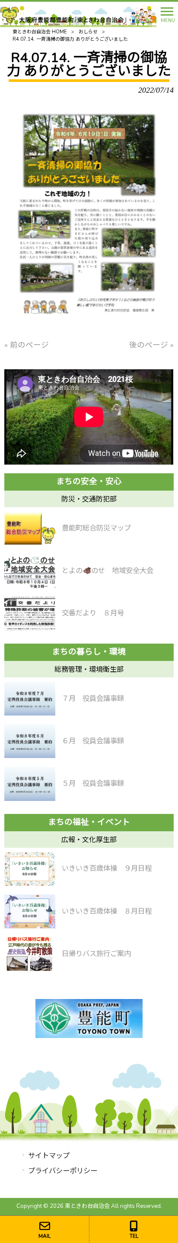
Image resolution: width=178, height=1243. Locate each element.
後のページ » (151, 345)
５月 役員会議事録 (93, 783)
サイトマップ (49, 1156)
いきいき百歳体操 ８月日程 (107, 911)
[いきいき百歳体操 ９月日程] (29, 869)
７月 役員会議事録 (93, 698)
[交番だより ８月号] (29, 614)
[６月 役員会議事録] (29, 741)
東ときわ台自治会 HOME (40, 32)
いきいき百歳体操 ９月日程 (107, 868)
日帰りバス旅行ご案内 (96, 954)
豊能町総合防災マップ (96, 528)
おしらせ (88, 32)
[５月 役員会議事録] (29, 783)
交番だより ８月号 (93, 613)
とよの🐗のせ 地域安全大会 (107, 571)
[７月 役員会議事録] (29, 699)
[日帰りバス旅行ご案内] (29, 954)
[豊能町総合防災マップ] (29, 528)
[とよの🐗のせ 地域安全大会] (29, 571)
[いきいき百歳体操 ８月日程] (29, 911)
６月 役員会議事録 (93, 741)
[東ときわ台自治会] (78, 14)
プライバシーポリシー (62, 1171)
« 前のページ (26, 345)
